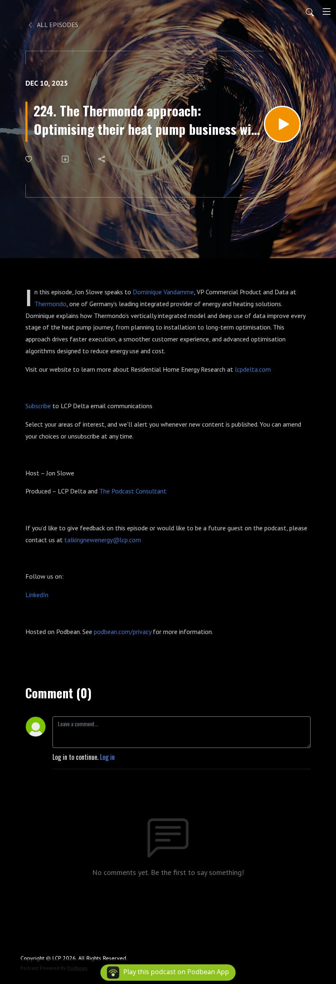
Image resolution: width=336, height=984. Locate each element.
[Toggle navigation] (326, 11)
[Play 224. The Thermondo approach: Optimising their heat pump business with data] (282, 124)
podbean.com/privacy (122, 631)
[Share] (102, 159)
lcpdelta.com (253, 369)
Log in (107, 757)
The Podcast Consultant (132, 491)
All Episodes (57, 24)
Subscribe (38, 406)
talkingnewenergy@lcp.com (102, 540)
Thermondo (50, 304)
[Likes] (29, 159)
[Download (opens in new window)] (65, 159)
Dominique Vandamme (163, 292)
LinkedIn (36, 595)
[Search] (309, 11)
